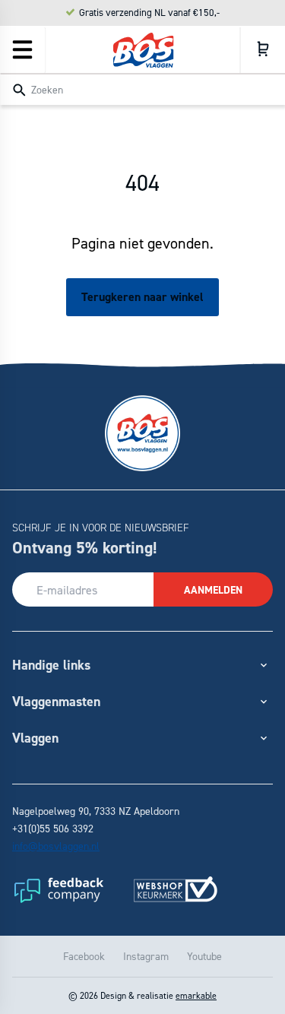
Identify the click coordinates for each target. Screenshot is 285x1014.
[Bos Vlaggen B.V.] (142, 50)
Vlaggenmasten (56, 701)
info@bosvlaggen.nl (56, 845)
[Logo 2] (175, 889)
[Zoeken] (19, 90)
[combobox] (142, 89)
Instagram (146, 955)
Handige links (51, 664)
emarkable (196, 995)
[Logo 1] (57, 889)
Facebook (84, 955)
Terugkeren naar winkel (142, 297)
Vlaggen (35, 737)
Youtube (204, 955)
